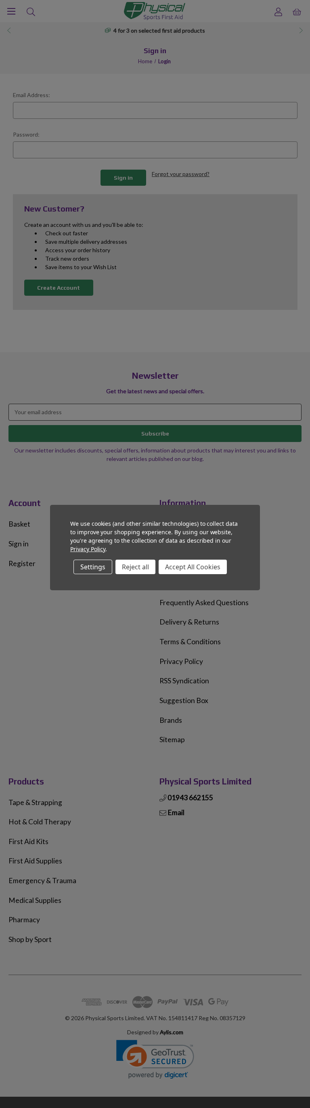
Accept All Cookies (192, 566)
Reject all (135, 566)
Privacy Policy (87, 549)
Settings (92, 566)
